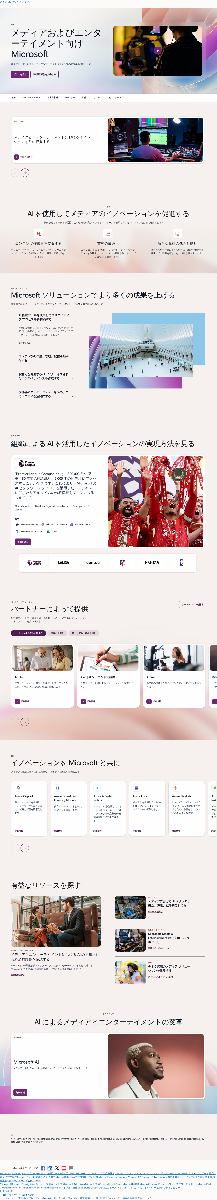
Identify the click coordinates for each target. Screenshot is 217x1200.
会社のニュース (108, 1187)
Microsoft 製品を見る (103, 1173)
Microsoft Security (20, 1184)
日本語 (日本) (6, 1191)
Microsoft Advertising (74, 1184)
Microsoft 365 (57, 1184)
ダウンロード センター (172, 1173)
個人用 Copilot (68, 1173)
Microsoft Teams (114, 1184)
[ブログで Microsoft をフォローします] (71, 1168)
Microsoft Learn (147, 1184)
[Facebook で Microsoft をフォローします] (43, 1168)
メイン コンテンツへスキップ (15, 1)
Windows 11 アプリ (124, 1173)
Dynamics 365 (43, 1184)
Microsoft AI (6, 1184)
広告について (144, 1198)
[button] (20, 74)
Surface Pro (5, 1173)
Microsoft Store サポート (196, 1173)
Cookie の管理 (115, 1198)
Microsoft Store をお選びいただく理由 (36, 1176)
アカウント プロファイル (147, 1173)
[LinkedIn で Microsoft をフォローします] (50, 1168)
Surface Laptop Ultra (36, 1173)
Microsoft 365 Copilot (95, 1184)
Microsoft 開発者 (131, 1184)
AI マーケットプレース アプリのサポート (176, 1184)
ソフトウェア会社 (68, 1187)
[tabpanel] (108, 684)
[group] (108, 140)
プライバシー (72, 1198)
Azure (33, 1184)
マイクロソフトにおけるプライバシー (136, 1187)
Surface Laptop (19, 1173)
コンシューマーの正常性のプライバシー (20, 1198)
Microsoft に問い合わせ (53, 1198)
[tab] (28, 633)
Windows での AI (84, 1173)
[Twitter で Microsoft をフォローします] (57, 1168)
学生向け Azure (33, 1180)
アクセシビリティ (173, 1187)
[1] (12, 1134)
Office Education (159, 1176)
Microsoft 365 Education (139, 1176)
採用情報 (95, 1187)
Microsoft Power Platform (46, 1187)
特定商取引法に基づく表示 (93, 1198)
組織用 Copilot (53, 1173)
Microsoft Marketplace (22, 1187)
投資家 (159, 1187)
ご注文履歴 (11, 1176)
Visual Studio (84, 1187)
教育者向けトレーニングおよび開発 (186, 1176)
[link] (14, 98)
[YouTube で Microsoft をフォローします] (64, 1168)
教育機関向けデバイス (86, 1176)
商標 (134, 1198)
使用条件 (127, 1198)
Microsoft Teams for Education (113, 1176)
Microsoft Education (65, 1176)
